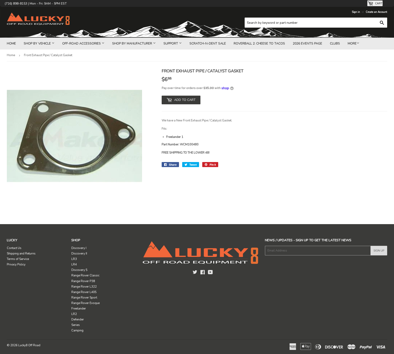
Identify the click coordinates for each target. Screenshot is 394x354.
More (352, 43)
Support (171, 43)
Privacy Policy (16, 264)
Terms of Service (18, 259)
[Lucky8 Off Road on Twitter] (195, 273)
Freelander (78, 309)
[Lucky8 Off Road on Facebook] (202, 273)
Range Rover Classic (85, 275)
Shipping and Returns (21, 254)
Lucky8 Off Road (29, 345)
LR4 (74, 264)
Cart (378, 3)
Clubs (335, 43)
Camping (77, 330)
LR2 (74, 314)
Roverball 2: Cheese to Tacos (259, 43)
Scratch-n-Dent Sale (207, 43)
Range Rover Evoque (85, 303)
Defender (77, 319)
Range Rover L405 (84, 292)
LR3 (74, 259)
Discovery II (79, 254)
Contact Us (14, 248)
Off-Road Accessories (82, 43)
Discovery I (78, 248)
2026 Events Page (307, 43)
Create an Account (376, 12)
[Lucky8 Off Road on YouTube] (210, 273)
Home (11, 43)
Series (75, 325)
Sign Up (378, 250)
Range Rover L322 (84, 287)
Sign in (356, 12)
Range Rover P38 (83, 281)
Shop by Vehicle (38, 43)
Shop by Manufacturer (132, 43)
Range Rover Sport (84, 298)
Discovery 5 (79, 270)
